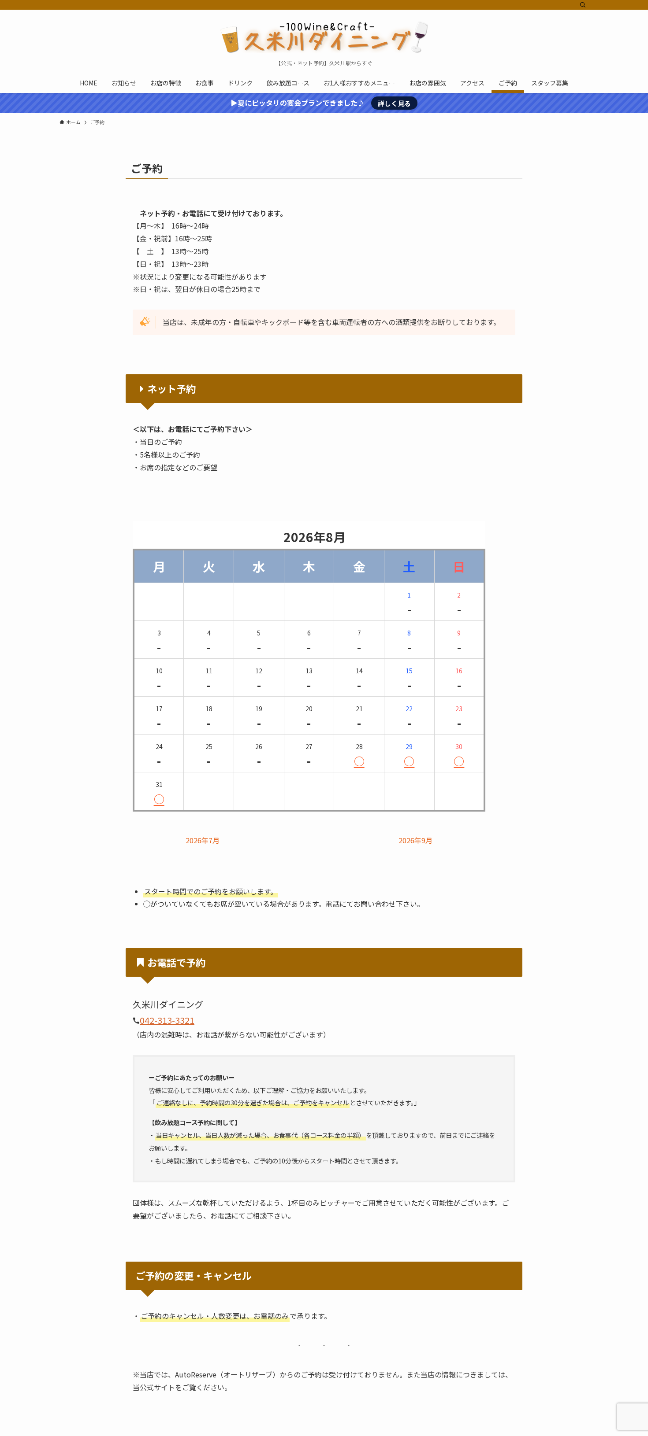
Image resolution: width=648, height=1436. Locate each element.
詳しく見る (394, 103)
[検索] (582, 5)
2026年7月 (203, 841)
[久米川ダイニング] (324, 36)
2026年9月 (415, 841)
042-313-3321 (167, 1020)
